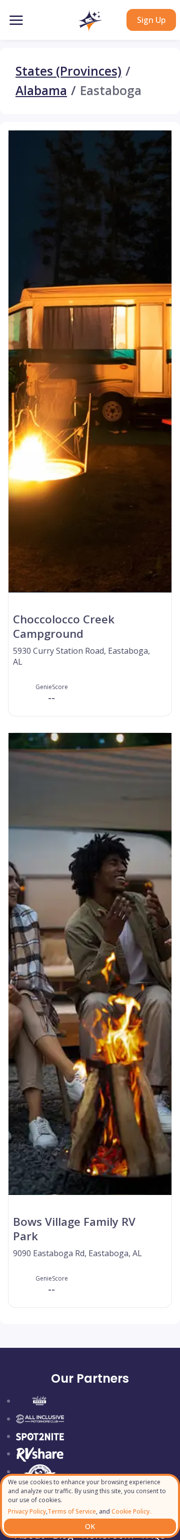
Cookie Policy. (130, 1511)
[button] (90, 20)
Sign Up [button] (151, 19)
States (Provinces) (69, 71)
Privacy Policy (27, 1511)
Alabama (41, 91)
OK (90, 1526)
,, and (79, 1511)
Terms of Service (72, 1511)
